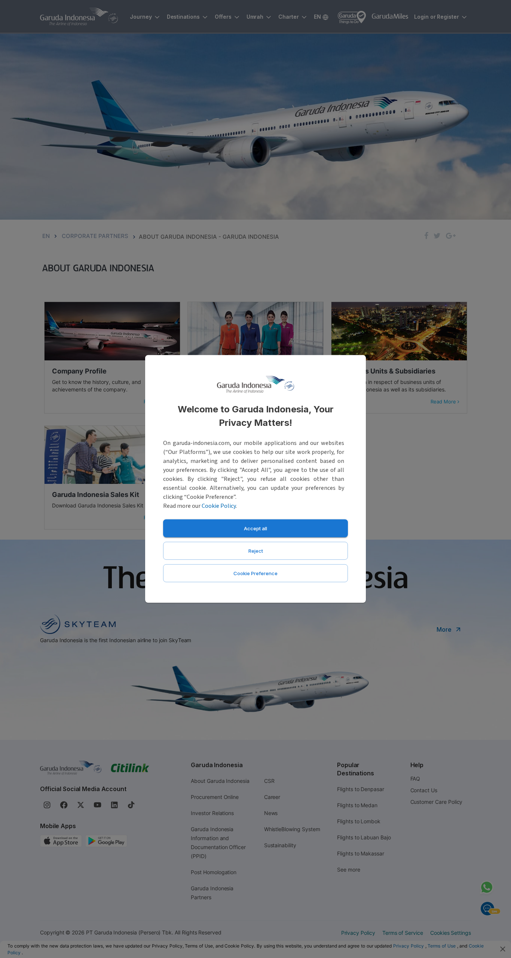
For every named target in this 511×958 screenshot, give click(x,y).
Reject (255, 551)
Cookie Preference (255, 573)
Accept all (255, 528)
